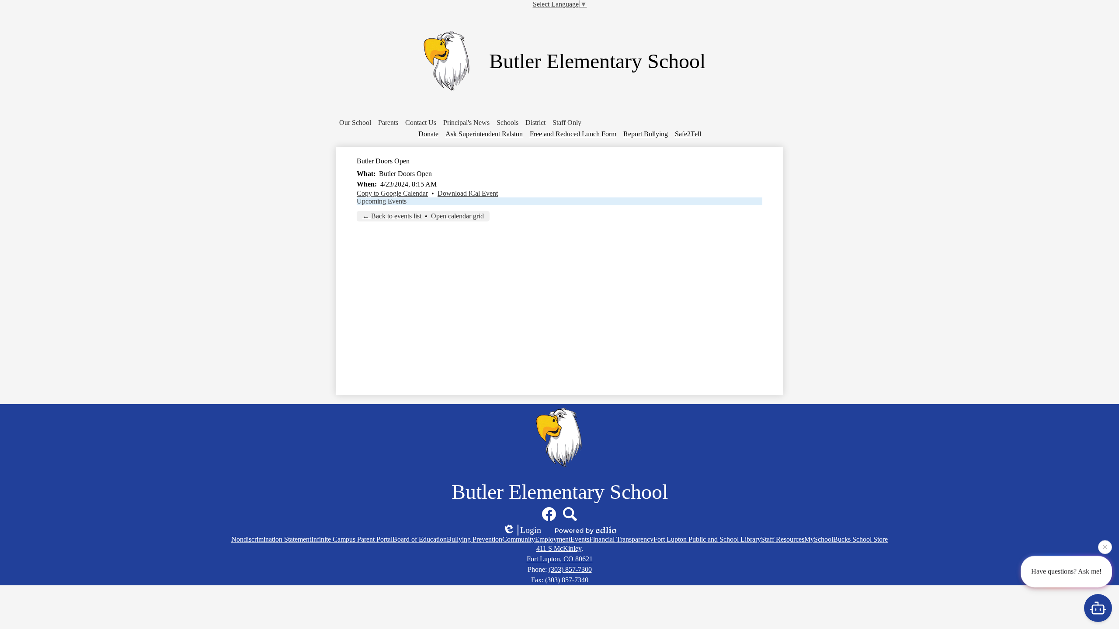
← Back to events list (391, 216)
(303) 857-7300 (570, 569)
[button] (355, 122)
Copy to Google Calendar (392, 193)
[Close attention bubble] (1105, 548)
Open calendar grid (457, 216)
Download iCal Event (468, 193)
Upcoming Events (382, 201)
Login (530, 530)
